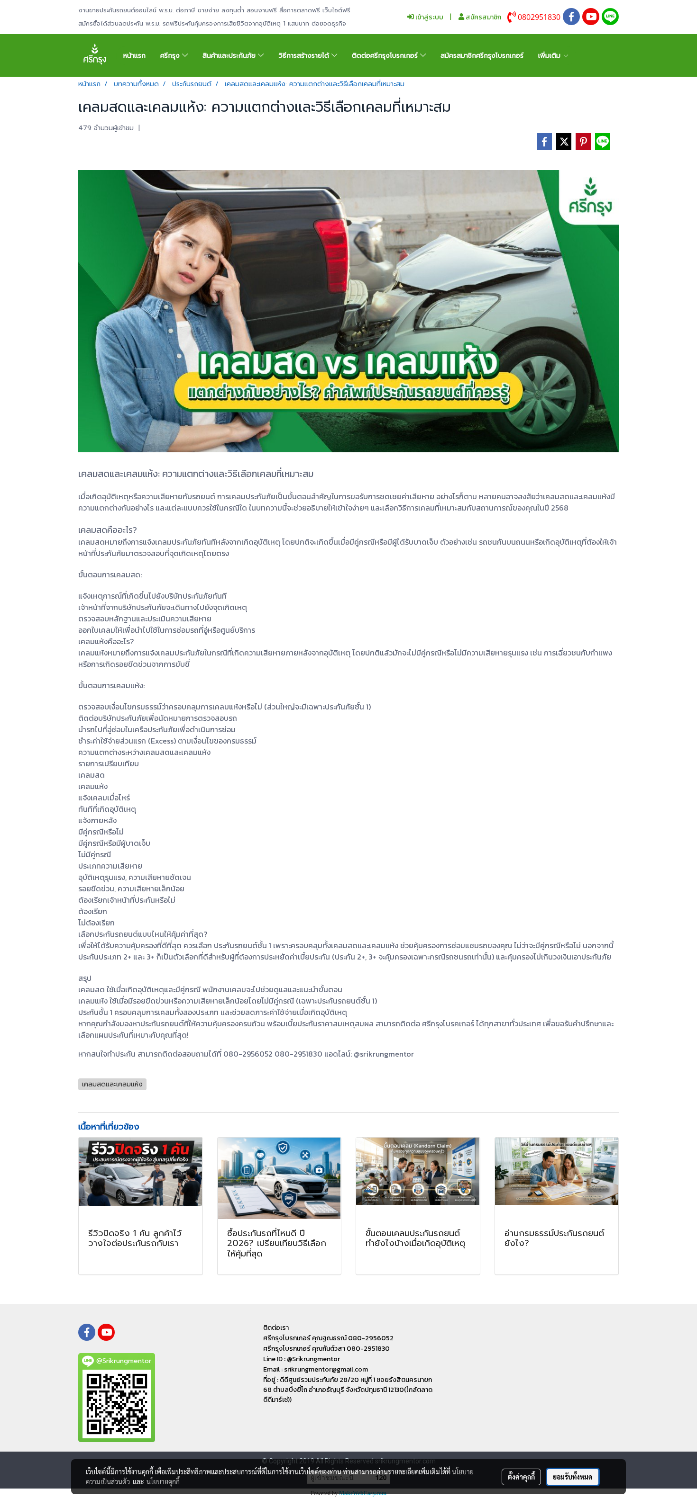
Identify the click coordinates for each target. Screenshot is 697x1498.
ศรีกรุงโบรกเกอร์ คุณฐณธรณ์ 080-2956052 (328, 1338)
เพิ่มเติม (550, 56)
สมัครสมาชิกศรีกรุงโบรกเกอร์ (481, 56)
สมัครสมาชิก (482, 17)
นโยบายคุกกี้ (163, 1481)
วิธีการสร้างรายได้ (305, 56)
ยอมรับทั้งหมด (573, 1476)
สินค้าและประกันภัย (230, 56)
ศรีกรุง (171, 56)
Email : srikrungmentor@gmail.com (315, 1369)
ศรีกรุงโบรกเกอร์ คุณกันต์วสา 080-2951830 (326, 1349)
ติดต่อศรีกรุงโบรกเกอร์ (386, 56)
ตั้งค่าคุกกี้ (521, 1476)
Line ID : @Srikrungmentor (301, 1359)
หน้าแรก (134, 56)
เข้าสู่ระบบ (428, 17)
